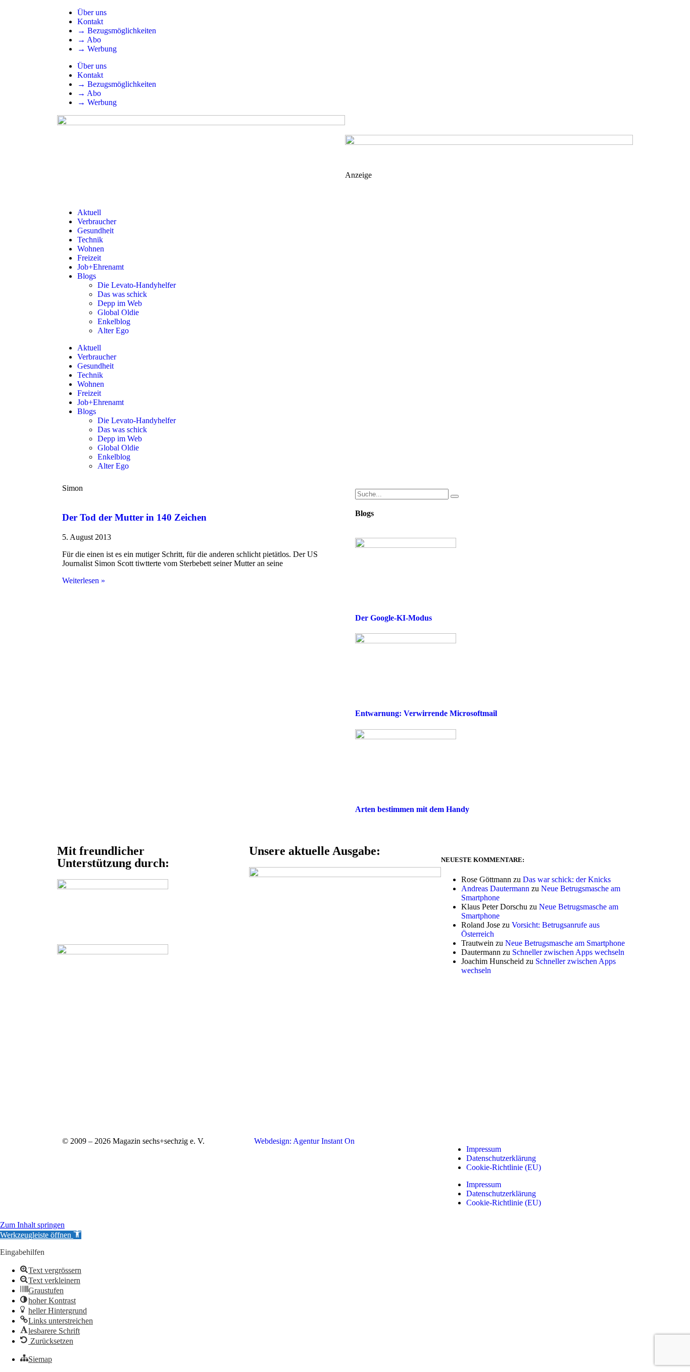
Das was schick (122, 294)
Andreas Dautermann (495, 888)
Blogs (86, 276)
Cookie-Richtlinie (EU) (503, 1167)
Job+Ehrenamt (100, 267)
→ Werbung (97, 48)
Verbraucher (96, 221)
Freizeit (89, 257)
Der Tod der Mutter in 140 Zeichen (134, 517)
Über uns (92, 12)
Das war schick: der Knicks (567, 879)
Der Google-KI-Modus (393, 618)
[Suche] (455, 496)
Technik (90, 239)
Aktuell (89, 212)
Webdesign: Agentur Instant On (304, 1141)
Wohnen (90, 248)
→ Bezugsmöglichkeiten (116, 30)
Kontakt (90, 21)
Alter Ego (113, 330)
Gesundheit (95, 230)
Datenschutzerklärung (501, 1158)
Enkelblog (113, 321)
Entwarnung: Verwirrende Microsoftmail (426, 713)
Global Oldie (118, 312)
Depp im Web (119, 303)
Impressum (483, 1149)
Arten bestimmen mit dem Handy (412, 809)
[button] (40, 1235)
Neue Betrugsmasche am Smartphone (565, 943)
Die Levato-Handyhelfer (136, 285)
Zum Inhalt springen (32, 1225)
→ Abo (89, 39)
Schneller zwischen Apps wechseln (568, 952)
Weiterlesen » (83, 580)
